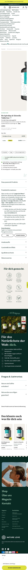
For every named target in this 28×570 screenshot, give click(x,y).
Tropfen (2, 37)
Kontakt (6, 503)
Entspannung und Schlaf (6, 25)
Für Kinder (2, 29)
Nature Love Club (4, 41)
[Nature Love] (14, 7)
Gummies (14, 37)
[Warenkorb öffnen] (26, 7)
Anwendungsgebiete (5, 15)
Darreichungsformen (5, 36)
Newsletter (4, 521)
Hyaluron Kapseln (18, 442)
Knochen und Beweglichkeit (7, 18)
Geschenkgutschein (5, 13)
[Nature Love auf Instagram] (3, 549)
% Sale (13, 13)
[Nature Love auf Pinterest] (8, 549)
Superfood (12, 39)
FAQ (3, 519)
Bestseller (2, 12)
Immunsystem (15, 15)
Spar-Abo (3, 133)
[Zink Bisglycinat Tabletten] (7, 432)
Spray (6, 39)
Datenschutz (15, 523)
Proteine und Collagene (14, 32)
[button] (4, 113)
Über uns (7, 495)
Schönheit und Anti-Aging (6, 20)
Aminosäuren (3, 32)
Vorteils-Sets (16, 12)
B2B (2, 529)
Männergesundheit (15, 22)
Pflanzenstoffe (12, 31)
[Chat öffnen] (27, 285)
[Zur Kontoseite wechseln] (23, 7)
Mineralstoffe (3, 31)
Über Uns (4, 512)
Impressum (14, 516)
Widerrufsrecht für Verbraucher (16, 519)
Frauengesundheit (4, 22)
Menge (4, 555)
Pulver (1, 39)
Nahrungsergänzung (5, 10)
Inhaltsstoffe (10, 29)
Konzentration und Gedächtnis (7, 27)
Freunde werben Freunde (5, 527)
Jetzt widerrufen (15, 521)
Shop (4, 491)
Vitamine (17, 29)
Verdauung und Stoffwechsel (7, 24)
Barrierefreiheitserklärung (17, 528)
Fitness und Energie (4, 17)
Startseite (3, 49)
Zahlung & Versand (16, 526)
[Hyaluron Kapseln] (19, 432)
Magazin (18, 39)
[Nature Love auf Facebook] (6, 549)
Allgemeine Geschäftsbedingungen (17, 513)
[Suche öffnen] (4, 7)
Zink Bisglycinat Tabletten (5, 442)
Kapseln (14, 36)
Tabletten (8, 37)
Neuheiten (9, 12)
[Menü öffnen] (2, 7)
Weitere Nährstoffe (5, 34)
